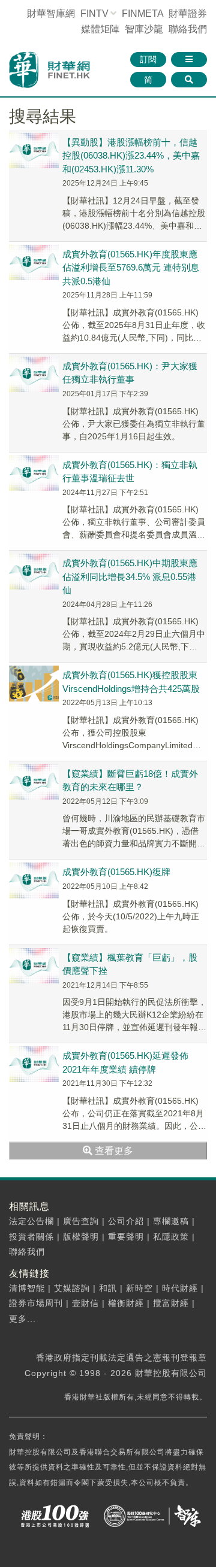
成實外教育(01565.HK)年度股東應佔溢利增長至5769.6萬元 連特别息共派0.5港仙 (130, 267)
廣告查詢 (81, 1221)
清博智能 (27, 1288)
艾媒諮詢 (72, 1288)
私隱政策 (171, 1236)
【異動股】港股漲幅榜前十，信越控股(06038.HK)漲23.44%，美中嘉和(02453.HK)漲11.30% (131, 155)
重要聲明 (126, 1236)
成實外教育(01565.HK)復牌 (116, 872)
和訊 (108, 1288)
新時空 (139, 1288)
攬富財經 (171, 1303)
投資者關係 (31, 1236)
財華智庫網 (51, 13)
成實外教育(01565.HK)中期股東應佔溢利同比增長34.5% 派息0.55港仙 (129, 576)
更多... (22, 1318)
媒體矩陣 (100, 29)
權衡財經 (126, 1303)
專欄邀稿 (171, 1221)
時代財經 (180, 1288)
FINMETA (142, 13)
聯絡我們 (188, 29)
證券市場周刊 (36, 1303)
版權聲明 (81, 1236)
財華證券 (188, 13)
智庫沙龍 (144, 29)
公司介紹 (126, 1221)
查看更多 (112, 1151)
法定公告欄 (31, 1221)
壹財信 (85, 1303)
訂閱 (148, 59)
